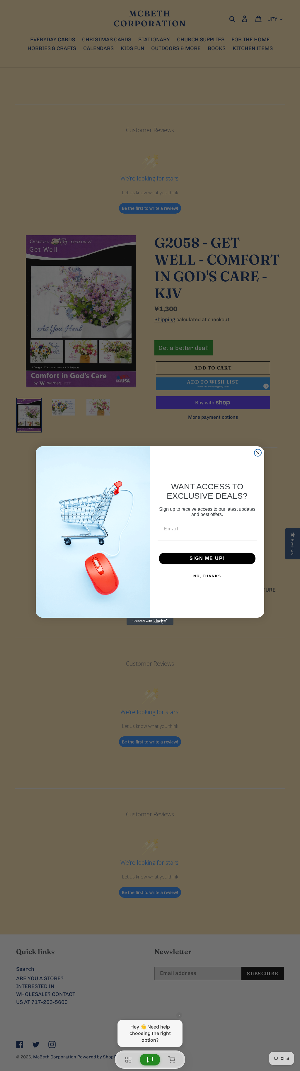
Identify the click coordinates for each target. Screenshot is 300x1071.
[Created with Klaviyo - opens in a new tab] (150, 621)
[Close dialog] (257, 452)
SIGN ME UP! (207, 558)
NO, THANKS (207, 576)
